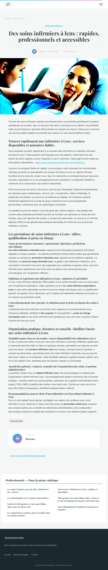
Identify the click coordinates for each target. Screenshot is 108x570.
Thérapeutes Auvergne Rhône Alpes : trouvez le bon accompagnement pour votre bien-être (78, 499)
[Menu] (101, 4)
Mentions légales (21, 554)
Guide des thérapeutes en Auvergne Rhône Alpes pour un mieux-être (26, 505)
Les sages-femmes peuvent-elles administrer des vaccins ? (28, 490)
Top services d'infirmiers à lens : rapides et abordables (77, 490)
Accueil (7, 18)
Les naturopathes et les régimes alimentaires (28, 498)
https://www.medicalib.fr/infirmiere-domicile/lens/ (59, 162)
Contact (34, 554)
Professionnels (19, 18)
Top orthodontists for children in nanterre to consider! (78, 508)
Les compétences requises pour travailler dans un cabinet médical (28, 514)
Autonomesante (14, 537)
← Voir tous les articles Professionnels (26, 456)
